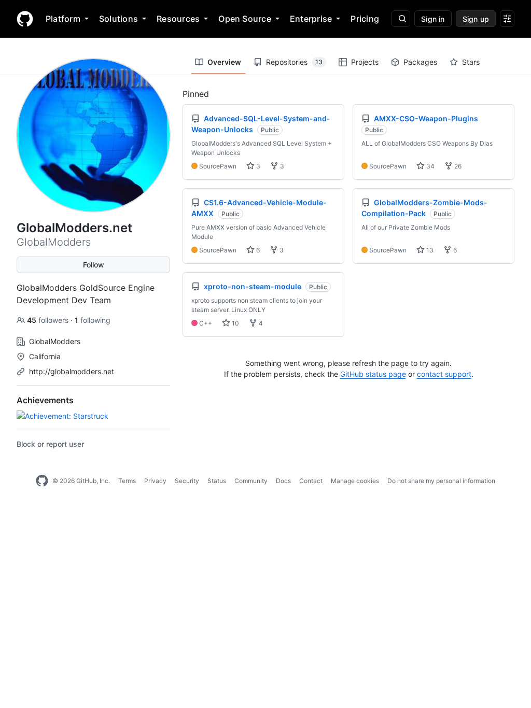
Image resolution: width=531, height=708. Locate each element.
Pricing (365, 18)
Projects (365, 62)
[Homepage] (25, 18)
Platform (63, 18)
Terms (127, 481)
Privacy (155, 481)
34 (430, 166)
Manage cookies (355, 481)
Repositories (294, 62)
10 (234, 323)
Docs (283, 481)
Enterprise (311, 18)
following (92, 320)
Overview (224, 62)
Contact (311, 481)
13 (429, 250)
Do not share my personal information (441, 481)
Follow (93, 264)
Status (216, 481)
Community (251, 481)
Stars (471, 62)
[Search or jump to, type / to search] (401, 18)
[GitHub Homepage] (42, 481)
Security (187, 481)
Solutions (118, 18)
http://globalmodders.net (71, 371)
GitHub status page (373, 374)
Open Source (244, 18)
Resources (178, 18)
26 (457, 166)
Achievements (45, 400)
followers (49, 320)
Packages (420, 62)
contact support (444, 374)
